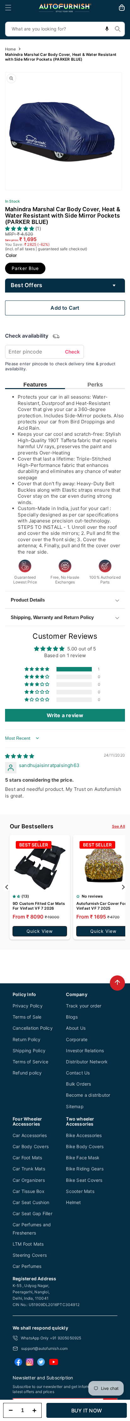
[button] (8, 8)
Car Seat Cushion (31, 1202)
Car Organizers (29, 1180)
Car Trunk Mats (29, 1168)
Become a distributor (88, 1095)
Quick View (40, 931)
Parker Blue (25, 268)
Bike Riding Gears (84, 1168)
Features (35, 384)
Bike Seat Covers (84, 1180)
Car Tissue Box (28, 1191)
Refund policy (27, 1072)
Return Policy (27, 1039)
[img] (19, 756)
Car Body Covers (31, 1146)
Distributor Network (87, 1061)
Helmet (73, 1202)
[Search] (118, 29)
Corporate (76, 1039)
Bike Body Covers (84, 1146)
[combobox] (65, 29)
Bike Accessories (84, 1135)
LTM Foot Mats (28, 1244)
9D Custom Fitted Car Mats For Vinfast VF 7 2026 (39, 906)
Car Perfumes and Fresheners (32, 1228)
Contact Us (78, 1072)
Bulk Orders (78, 1084)
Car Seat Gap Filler (32, 1213)
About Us (76, 1028)
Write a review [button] (65, 715)
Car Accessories (30, 1135)
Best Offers (26, 285)
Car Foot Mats (27, 1157)
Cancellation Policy (33, 1028)
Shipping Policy (29, 1050)
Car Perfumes (27, 1266)
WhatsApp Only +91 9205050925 (51, 1338)
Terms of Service (30, 1061)
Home (10, 49)
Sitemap (74, 1106)
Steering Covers (30, 1255)
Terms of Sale (27, 1017)
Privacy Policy (28, 1005)
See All (118, 826)
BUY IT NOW (86, 1410)
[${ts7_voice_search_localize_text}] (107, 29)
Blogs (72, 1017)
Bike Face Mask (82, 1157)
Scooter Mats (80, 1191)
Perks (95, 384)
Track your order (83, 1005)
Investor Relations (85, 1050)
